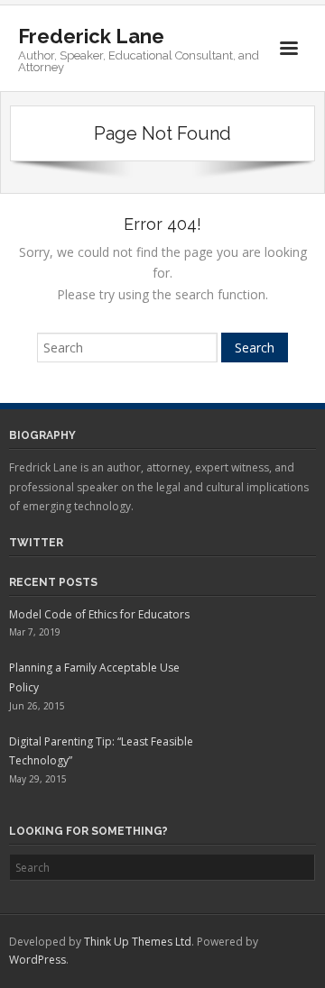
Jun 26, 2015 (37, 706)
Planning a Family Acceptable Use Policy (94, 677)
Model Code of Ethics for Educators (99, 614)
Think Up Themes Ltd (137, 941)
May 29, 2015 (38, 779)
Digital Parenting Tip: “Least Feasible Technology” (101, 751)
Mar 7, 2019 (34, 632)
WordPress (37, 959)
